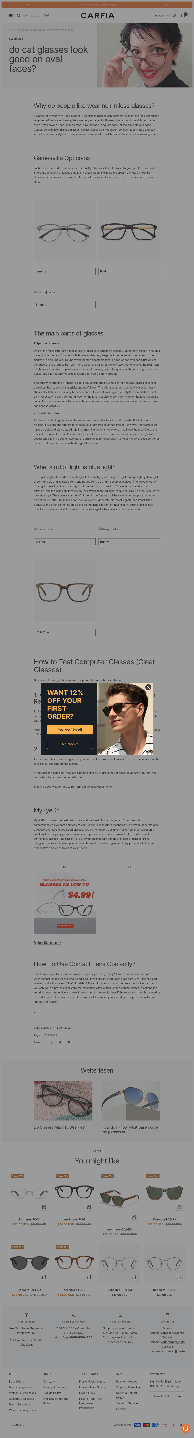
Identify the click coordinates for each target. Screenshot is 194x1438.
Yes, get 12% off (70, 729)
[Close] (148, 687)
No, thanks (70, 744)
